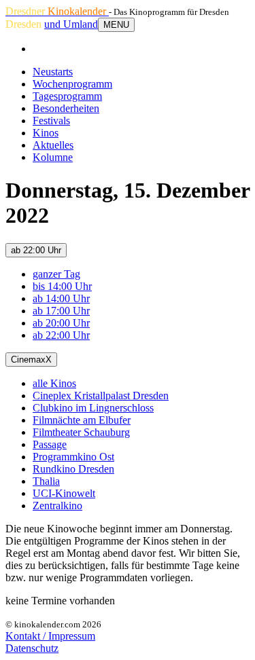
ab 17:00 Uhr (61, 310)
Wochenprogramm (72, 84)
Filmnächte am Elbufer (82, 420)
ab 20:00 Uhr (61, 323)
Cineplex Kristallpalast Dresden (101, 395)
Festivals (51, 120)
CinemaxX (31, 359)
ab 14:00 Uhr (61, 298)
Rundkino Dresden (73, 469)
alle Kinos (54, 383)
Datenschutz (31, 648)
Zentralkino (57, 505)
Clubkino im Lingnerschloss (93, 408)
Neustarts (53, 71)
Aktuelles (53, 145)
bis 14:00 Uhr (62, 286)
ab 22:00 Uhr (36, 250)
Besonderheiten (66, 108)
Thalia (46, 481)
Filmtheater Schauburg (81, 432)
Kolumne (53, 157)
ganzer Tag (56, 274)
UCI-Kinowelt (64, 493)
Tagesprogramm (67, 96)
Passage (50, 444)
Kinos (45, 133)
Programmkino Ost (73, 456)
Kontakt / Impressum (50, 636)
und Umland (71, 24)
